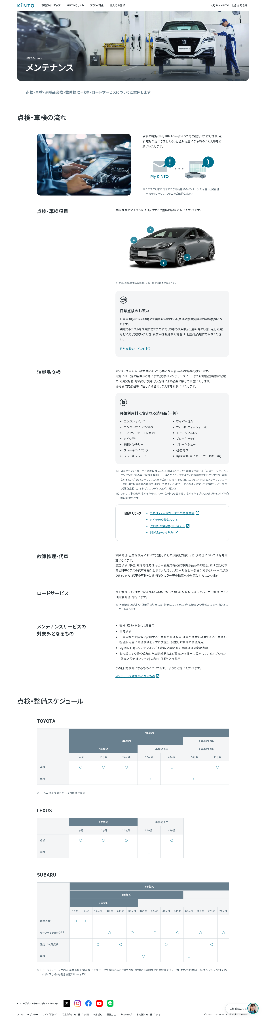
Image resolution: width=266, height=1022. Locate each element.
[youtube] (99, 1003)
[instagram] (77, 1003)
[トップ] (25, 5)
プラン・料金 (97, 5)
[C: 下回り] (163, 263)
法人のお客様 (117, 5)
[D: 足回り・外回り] (187, 257)
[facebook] (88, 1003)
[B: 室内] (150, 229)
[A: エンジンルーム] (134, 240)
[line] (110, 1003)
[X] (67, 1003)
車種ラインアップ (51, 5)
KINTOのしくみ (75, 5)
